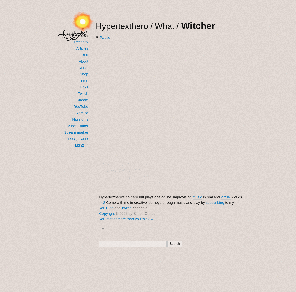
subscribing (215, 203)
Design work (78, 139)
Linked (83, 55)
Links (84, 87)
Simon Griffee (144, 213)
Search (175, 243)
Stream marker (76, 132)
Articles (82, 48)
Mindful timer (77, 126)
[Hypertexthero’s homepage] (73, 34)
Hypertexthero (122, 26)
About (83, 61)
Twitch (83, 94)
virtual (226, 197)
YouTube (81, 107)
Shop (84, 74)
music (197, 197)
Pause (105, 38)
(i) (86, 145)
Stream (82, 100)
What (164, 26)
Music (83, 68)
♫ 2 (102, 203)
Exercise (81, 113)
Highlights (80, 119)
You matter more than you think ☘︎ (126, 219)
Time (84, 81)
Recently (81, 42)
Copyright (107, 213)
